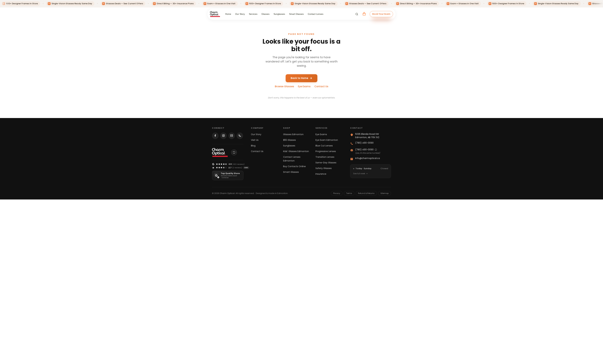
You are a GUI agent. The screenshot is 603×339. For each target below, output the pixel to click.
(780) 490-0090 (364, 142)
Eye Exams (304, 86)
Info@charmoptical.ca (367, 158)
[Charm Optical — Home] (220, 152)
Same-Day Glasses (325, 162)
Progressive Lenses (325, 151)
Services (253, 14)
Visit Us (254, 140)
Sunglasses (279, 14)
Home (228, 14)
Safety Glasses (323, 168)
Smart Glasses (296, 14)
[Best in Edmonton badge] (234, 152)
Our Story (240, 14)
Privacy (336, 193)
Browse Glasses (284, 86)
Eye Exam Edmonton (326, 140)
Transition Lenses (324, 157)
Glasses (265, 14)
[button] (356, 14)
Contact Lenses (315, 14)
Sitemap (384, 193)
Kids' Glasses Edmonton (296, 151)
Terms (349, 193)
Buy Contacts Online (294, 166)
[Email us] (231, 135)
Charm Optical (227, 193)
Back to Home (299, 78)
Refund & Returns (366, 193)
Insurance (320, 173)
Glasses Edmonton (293, 134)
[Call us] (239, 135)
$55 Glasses (289, 140)
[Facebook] (215, 135)
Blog (253, 145)
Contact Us (321, 86)
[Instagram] (223, 135)
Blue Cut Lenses (324, 145)
